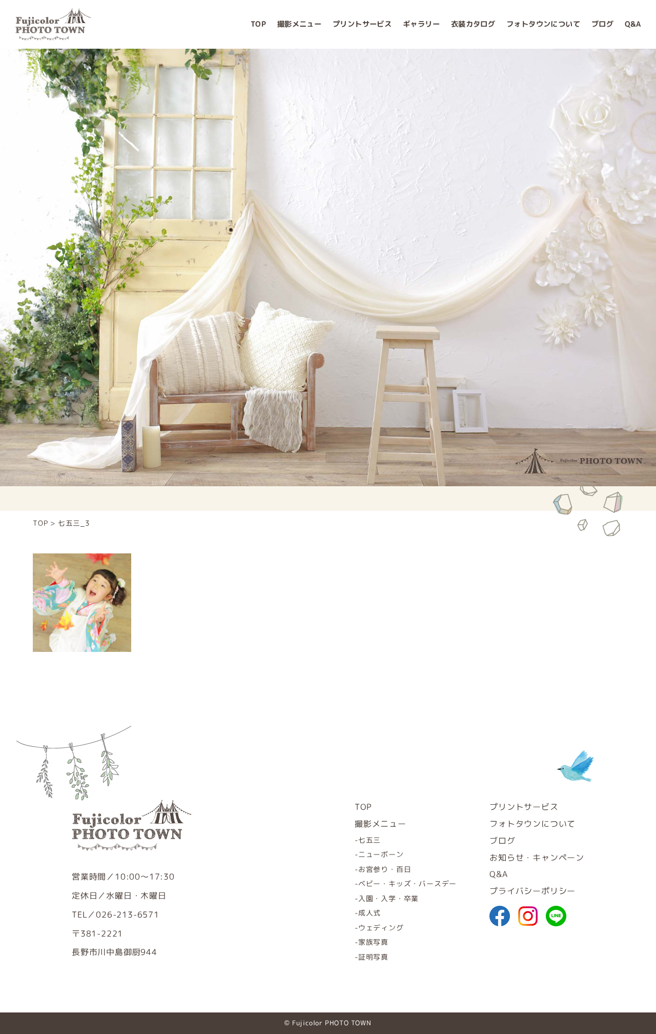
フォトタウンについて (543, 24)
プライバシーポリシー (532, 891)
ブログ (602, 24)
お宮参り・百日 (384, 869)
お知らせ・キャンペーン (536, 857)
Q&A (633, 24)
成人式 (369, 913)
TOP (258, 24)
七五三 (369, 840)
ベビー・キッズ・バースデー (407, 883)
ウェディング (381, 927)
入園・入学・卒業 (388, 898)
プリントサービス (362, 24)
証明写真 (373, 957)
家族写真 (373, 942)
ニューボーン (381, 854)
